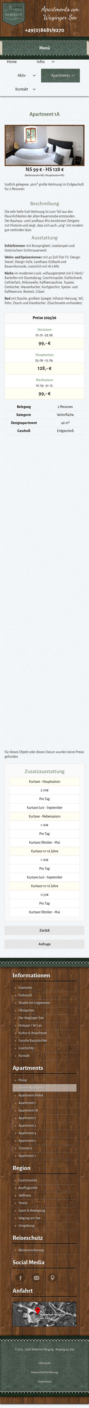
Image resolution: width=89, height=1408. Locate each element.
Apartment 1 (27, 1103)
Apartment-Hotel (30, 1095)
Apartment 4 (27, 1133)
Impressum (45, 1381)
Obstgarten (26, 1010)
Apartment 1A (28, 1110)
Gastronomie (27, 1180)
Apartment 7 (27, 1156)
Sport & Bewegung (31, 1210)
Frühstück (25, 995)
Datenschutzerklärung (44, 1372)
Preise (22, 1080)
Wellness (24, 1195)
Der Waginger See (31, 1018)
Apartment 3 (27, 1125)
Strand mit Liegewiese (34, 1003)
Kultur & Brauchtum (32, 1033)
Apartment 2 (27, 1118)
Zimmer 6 (25, 1148)
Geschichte (26, 1048)
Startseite (25, 988)
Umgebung (26, 1226)
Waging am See (29, 1218)
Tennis (23, 1203)
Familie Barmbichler (32, 1040)
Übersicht (44, 1363)
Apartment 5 (27, 1141)
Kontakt (24, 1056)
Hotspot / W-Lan (30, 1025)
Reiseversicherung (31, 1250)
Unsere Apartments (32, 1088)
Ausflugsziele (27, 1188)
